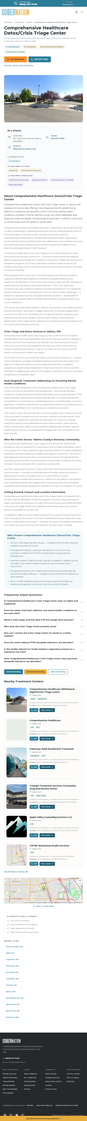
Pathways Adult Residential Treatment (52, 749)
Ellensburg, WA (12, 966)
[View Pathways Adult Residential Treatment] (16, 762)
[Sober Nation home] (15, 12)
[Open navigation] (82, 12)
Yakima (29, 22)
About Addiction (30, 1074)
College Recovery (52, 1078)
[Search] (76, 12)
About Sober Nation (53, 1081)
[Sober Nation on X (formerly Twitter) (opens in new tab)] (22, 1115)
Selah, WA (10, 953)
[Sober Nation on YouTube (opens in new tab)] (16, 1115)
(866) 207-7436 (12, 1058)
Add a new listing (58, 672)
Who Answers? (68, 4)
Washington (19, 22)
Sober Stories (50, 1074)
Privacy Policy (51, 1089)
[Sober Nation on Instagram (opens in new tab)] (11, 1115)
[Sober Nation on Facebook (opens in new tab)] (5, 1115)
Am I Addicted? (30, 1078)
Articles (27, 1089)
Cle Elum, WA (11, 985)
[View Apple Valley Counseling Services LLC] (16, 826)
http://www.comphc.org (24, 149)
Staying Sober (29, 1085)
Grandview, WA (12, 979)
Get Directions (17, 59)
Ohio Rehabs (8, 1093)
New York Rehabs (10, 1089)
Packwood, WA (12, 1017)
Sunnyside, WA (12, 972)
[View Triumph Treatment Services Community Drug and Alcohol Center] (16, 796)
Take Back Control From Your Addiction (42, 1118)
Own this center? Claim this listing (18, 65)
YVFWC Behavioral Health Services (49, 845)
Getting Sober (30, 1081)
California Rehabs (10, 1078)
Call (35, 710)
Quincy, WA (11, 992)
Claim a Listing (73, 1078)
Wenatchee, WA (12, 1004)
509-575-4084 (41, 59)
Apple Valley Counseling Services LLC (51, 817)
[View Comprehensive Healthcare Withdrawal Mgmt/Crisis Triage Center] (16, 700)
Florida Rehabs (9, 1085)
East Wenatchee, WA (14, 998)
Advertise (70, 1081)
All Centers (8, 22)
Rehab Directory (9, 1074)
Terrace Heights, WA (14, 947)
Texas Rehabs (8, 1081)
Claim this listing (13, 672)
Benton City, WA (12, 1011)
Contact (48, 1085)
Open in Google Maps (45, 906)
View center (46, 710)
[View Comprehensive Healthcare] (16, 730)
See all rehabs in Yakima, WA (16, 872)
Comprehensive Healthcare (45, 720)
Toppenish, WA (12, 959)
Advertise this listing (35, 672)
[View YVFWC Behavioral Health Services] (16, 855)
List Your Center (73, 1074)
